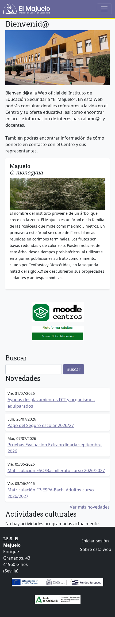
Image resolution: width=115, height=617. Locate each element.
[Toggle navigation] (104, 8)
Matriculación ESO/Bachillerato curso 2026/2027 (56, 470)
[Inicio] (26, 8)
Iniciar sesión (95, 541)
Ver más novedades (90, 507)
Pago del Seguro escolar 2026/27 (40, 425)
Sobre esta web (95, 549)
